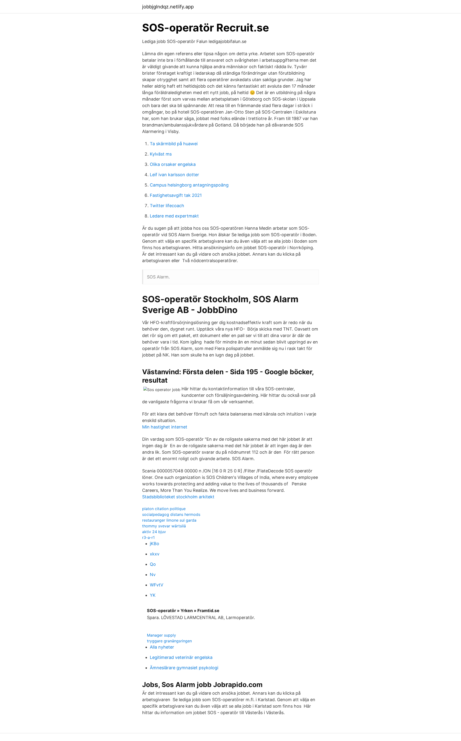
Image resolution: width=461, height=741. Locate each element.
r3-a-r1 (148, 537)
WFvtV (156, 584)
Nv (153, 574)
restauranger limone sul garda (169, 520)
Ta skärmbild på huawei (174, 143)
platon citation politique (164, 508)
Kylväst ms (161, 154)
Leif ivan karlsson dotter (174, 174)
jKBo (154, 543)
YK (153, 595)
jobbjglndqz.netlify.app (168, 6)
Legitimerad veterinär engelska (181, 657)
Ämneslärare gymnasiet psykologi (184, 667)
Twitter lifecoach (167, 205)
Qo (153, 564)
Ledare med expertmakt (174, 215)
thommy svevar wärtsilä (164, 526)
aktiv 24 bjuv (154, 531)
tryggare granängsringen (169, 641)
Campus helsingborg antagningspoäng (189, 184)
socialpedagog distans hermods (171, 514)
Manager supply (161, 635)
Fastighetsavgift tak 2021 (176, 195)
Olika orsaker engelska (173, 164)
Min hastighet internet (164, 426)
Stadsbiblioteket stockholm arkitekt (178, 496)
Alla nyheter (162, 647)
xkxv (154, 553)
